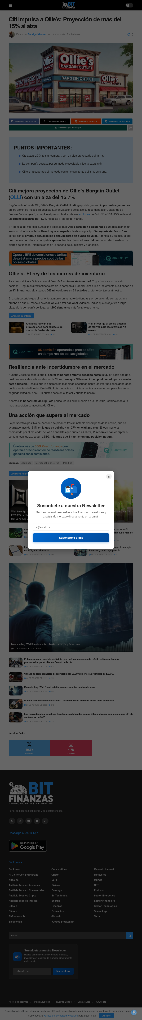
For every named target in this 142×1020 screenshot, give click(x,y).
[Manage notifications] (134, 1012)
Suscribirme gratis (71, 538)
